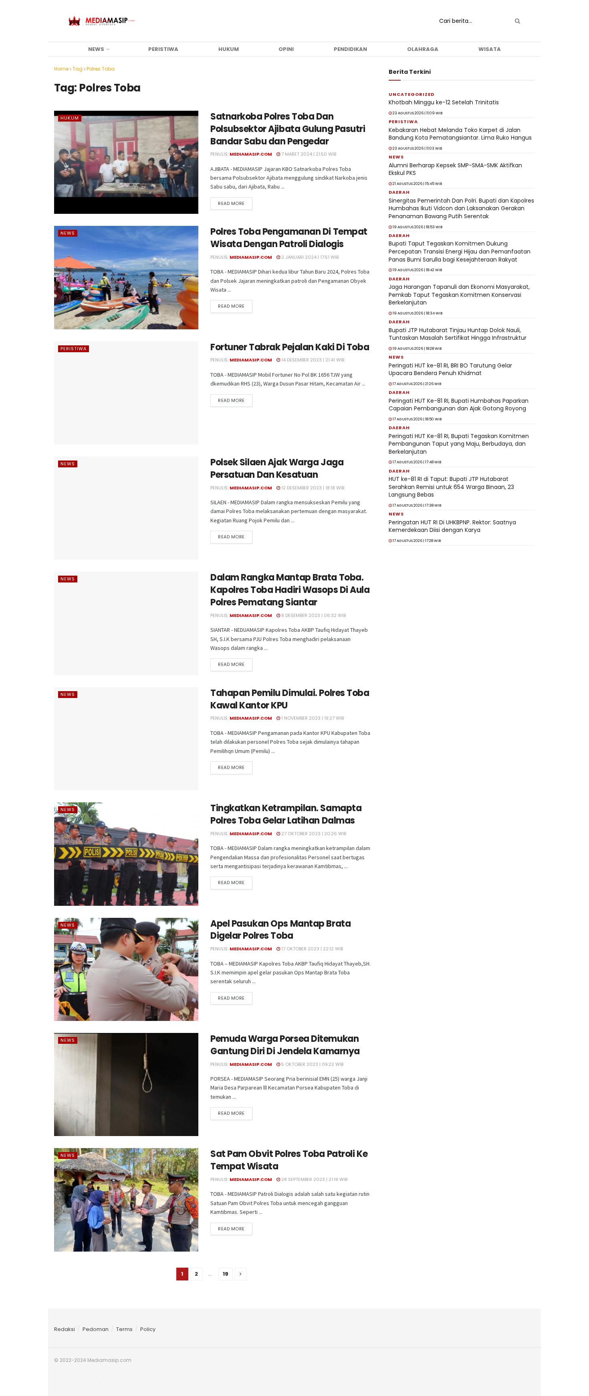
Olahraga (422, 49)
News (96, 49)
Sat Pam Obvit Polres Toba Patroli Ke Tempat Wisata (288, 1160)
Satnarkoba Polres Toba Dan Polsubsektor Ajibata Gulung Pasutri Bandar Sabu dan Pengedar (287, 129)
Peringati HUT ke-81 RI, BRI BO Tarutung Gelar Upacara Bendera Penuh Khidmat (450, 369)
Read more (231, 203)
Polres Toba (101, 68)
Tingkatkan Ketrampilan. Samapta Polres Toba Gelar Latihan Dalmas (285, 814)
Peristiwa (163, 49)
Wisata (489, 49)
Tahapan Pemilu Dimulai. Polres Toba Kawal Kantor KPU (289, 699)
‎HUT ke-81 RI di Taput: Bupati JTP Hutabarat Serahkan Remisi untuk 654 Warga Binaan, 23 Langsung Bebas (451, 487)
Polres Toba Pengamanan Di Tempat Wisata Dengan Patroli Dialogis (288, 237)
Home (61, 68)
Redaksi (64, 1329)
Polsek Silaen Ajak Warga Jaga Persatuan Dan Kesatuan (276, 468)
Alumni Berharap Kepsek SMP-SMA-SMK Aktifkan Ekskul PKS (455, 169)
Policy (147, 1329)
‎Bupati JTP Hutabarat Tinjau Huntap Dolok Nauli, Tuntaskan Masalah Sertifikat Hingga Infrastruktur (457, 334)
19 (225, 1274)
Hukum (228, 49)
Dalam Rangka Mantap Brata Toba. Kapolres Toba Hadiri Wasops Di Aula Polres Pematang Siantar (290, 590)
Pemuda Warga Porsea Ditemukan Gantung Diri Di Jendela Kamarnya (285, 1045)
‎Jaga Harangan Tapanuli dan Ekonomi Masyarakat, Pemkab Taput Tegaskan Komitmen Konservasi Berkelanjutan (459, 294)
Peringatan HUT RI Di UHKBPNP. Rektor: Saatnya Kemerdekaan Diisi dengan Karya (452, 526)
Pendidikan (350, 49)
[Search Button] (516, 21)
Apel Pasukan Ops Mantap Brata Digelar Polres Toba (280, 929)
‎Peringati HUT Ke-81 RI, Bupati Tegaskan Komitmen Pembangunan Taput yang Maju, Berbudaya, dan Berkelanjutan (459, 444)
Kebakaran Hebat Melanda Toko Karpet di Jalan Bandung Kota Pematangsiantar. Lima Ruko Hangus (460, 134)
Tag (78, 68)
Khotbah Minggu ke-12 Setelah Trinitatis (444, 102)
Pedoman (96, 1329)
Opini (286, 49)
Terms (124, 1329)
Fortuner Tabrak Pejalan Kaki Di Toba (289, 347)
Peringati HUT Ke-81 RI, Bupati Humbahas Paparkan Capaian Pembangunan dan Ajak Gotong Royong (458, 405)
